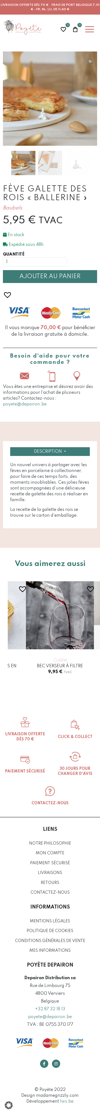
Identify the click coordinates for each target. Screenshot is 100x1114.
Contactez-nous (50, 893)
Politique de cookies (50, 931)
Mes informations (50, 951)
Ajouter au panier (50, 277)
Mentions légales (50, 921)
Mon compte (50, 853)
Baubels (12, 208)
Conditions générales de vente (50, 941)
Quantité (14, 254)
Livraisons (50, 873)
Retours (50, 883)
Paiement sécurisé (50, 863)
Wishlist (63, 28)
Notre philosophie (50, 843)
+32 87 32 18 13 (50, 1009)
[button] (90, 62)
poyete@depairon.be (25, 404)
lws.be (67, 1101)
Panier (75, 28)
